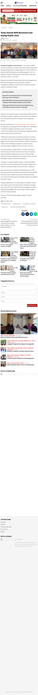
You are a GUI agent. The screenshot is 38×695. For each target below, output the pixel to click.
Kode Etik (3, 524)
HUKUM (22, 363)
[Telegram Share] (31, 214)
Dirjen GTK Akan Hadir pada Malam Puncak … (15, 337)
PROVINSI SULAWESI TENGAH (18, 207)
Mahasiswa (5, 207)
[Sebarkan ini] (23, 214)
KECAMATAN (30, 348)
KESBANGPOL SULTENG (29, 204)
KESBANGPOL (17, 204)
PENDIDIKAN (12, 335)
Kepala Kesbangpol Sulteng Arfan (25, 124)
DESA (16, 340)
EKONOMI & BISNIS (22, 348)
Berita (2, 335)
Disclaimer (3, 522)
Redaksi (3, 531)
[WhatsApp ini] (35, 214)
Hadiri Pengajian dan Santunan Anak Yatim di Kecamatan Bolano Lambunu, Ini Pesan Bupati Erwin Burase (9, 223)
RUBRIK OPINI (27, 340)
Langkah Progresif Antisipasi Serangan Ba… (21, 344)
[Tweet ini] (27, 214)
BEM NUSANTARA (6, 204)
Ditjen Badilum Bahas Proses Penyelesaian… (21, 365)
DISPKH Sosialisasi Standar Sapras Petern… (21, 351)
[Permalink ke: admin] (2, 39)
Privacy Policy (4, 529)
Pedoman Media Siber (6, 527)
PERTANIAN (21, 340)
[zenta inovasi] (19, 2)
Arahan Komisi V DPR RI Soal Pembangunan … (21, 358)
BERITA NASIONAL (15, 355)
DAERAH (6, 335)
